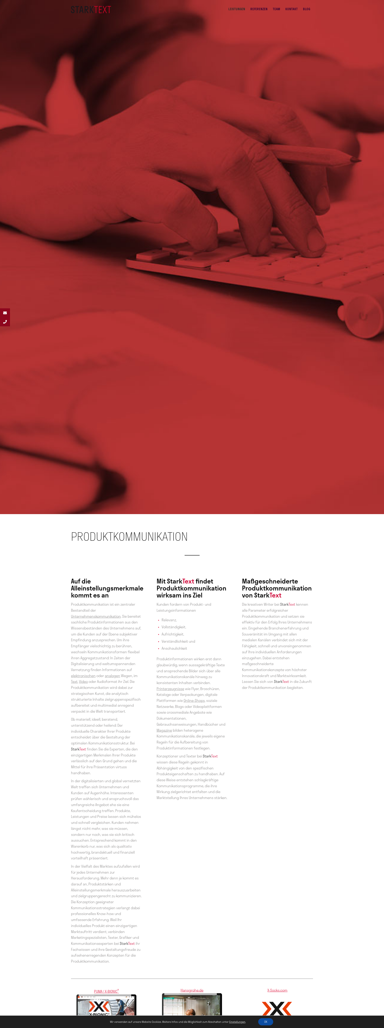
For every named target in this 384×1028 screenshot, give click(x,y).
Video (83, 681)
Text (74, 681)
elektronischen (83, 675)
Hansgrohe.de (192, 990)
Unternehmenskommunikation (96, 616)
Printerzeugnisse (170, 688)
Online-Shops (194, 700)
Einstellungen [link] (237, 1022)
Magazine (164, 730)
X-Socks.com (277, 990)
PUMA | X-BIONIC (106, 991)
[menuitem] (237, 9)
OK (265, 1022)
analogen (112, 675)
